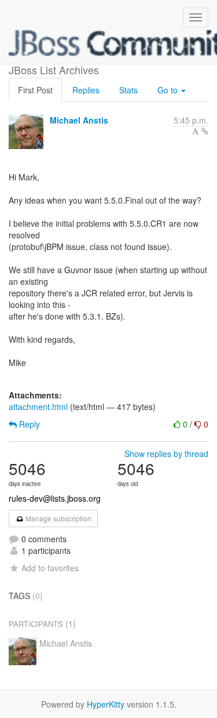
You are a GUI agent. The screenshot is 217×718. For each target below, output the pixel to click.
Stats (128, 90)
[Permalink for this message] (204, 131)
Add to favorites (50, 568)
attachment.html (38, 406)
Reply (28, 424)
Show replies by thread (166, 453)
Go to (168, 90)
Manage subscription (57, 518)
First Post (35, 90)
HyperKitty (105, 704)
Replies (86, 90)
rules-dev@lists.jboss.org (55, 498)
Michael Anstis (79, 120)
